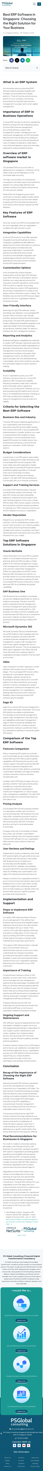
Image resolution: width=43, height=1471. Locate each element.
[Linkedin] (19, 1445)
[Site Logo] (7, 4)
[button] (34, 4)
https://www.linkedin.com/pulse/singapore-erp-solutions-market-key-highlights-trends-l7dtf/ (22, 1221)
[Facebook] (14, 1445)
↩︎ (11, 1224)
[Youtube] (24, 1445)
